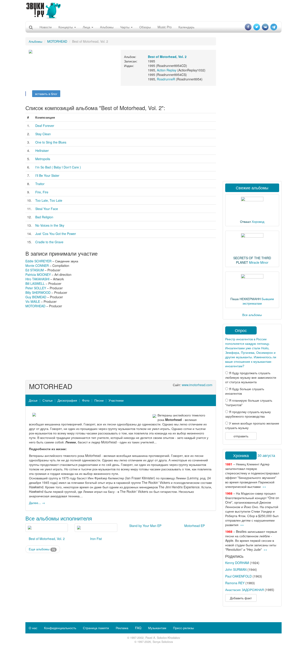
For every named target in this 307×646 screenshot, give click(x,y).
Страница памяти (96, 628)
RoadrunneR (166, 79)
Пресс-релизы (183, 628)
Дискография (67, 400)
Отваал (245, 221)
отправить (241, 436)
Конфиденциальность (60, 628)
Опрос (241, 330)
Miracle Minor (258, 262)
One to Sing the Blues (50, 142)
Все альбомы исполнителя (58, 518)
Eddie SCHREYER (38, 261)
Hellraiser (42, 150)
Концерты (66, 27)
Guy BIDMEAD (35, 297)
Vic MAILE (32, 301)
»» (264, 486)
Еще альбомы (42, 549)
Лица (87, 27)
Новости (46, 27)
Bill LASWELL (35, 283)
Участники (116, 400)
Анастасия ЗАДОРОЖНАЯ (244, 589)
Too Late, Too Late (48, 200)
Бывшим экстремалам (258, 300)
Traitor (39, 183)
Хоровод (258, 221)
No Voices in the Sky (49, 225)
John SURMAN (236, 569)
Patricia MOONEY (38, 274)
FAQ (138, 628)
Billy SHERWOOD (38, 292)
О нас (33, 628)
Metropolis (42, 159)
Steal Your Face (46, 208)
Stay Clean (43, 134)
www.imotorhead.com (197, 385)
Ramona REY (235, 583)
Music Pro (165, 27)
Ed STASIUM (34, 270)
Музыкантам (157, 628)
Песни (99, 400)
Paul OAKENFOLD (238, 576)
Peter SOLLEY (35, 288)
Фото (85, 400)
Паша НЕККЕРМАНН (245, 298)
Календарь (186, 27)
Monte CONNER (37, 265)
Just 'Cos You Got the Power (55, 233)
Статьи (47, 400)
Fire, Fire (41, 192)
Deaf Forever (44, 125)
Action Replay (166, 70)
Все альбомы (252, 314)
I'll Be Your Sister (47, 175)
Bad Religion (44, 217)
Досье (33, 400)
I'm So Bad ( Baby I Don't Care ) (58, 167)
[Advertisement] (153, 10)
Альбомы (106, 27)
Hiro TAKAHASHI (37, 279)
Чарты (125, 27)
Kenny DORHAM (237, 562)
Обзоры (145, 27)
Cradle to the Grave (49, 242)
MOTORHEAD (57, 41)
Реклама (122, 628)
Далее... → (37, 502)
